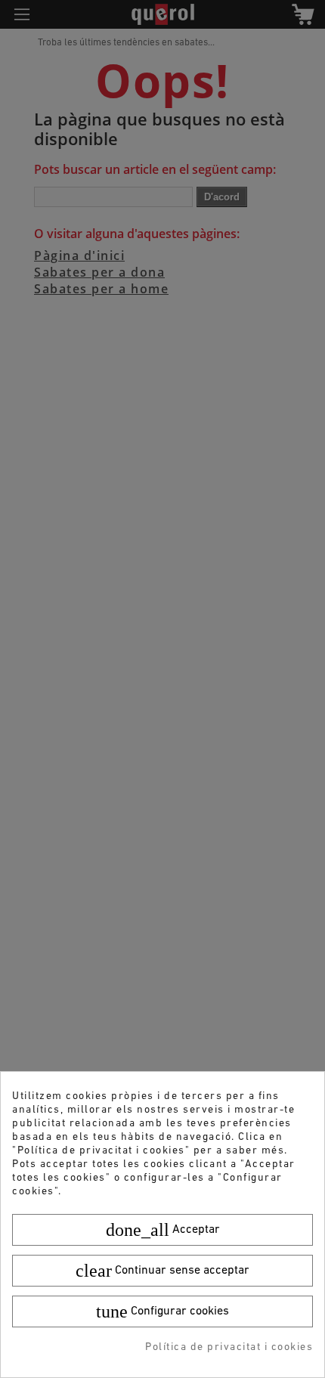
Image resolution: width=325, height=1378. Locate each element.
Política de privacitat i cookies (229, 1347)
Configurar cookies (162, 1311)
